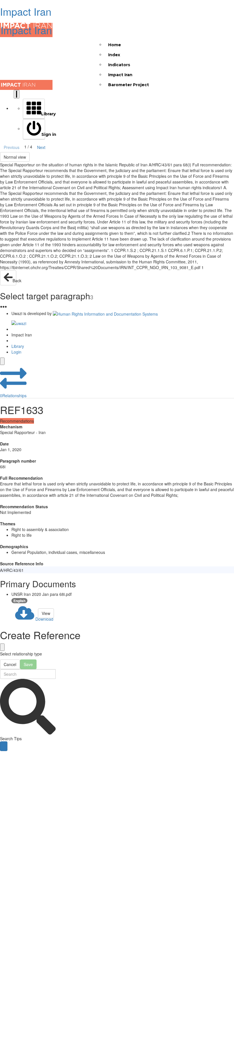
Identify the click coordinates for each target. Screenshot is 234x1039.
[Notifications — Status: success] (16, 94)
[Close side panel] (2, 361)
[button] (13, 381)
